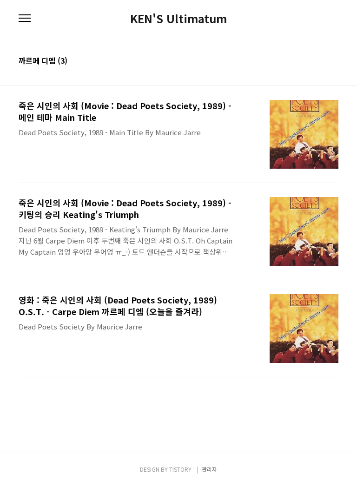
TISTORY (180, 469)
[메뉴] (24, 18)
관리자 (209, 469)
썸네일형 (319, 61)
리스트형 (332, 61)
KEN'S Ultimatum (178, 18)
